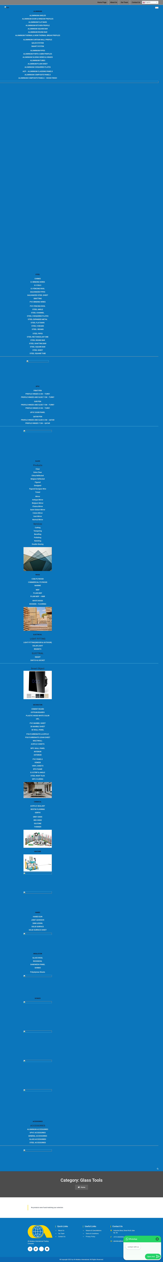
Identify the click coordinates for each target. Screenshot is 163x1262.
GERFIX (37, 813)
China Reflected (38, 476)
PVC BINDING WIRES (38, 302)
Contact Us (136, 2)
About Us (113, 2)
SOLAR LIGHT (37, 646)
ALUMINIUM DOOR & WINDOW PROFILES (37, 19)
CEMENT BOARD (37, 709)
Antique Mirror (37, 500)
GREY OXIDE (37, 817)
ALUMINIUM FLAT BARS (37, 22)
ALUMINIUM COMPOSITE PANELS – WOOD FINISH (37, 78)
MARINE (38, 585)
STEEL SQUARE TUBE (38, 353)
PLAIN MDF (37, 593)
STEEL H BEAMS (37, 326)
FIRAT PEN (38, 391)
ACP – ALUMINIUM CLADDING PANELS (38, 71)
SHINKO (38, 968)
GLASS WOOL (37, 958)
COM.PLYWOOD (38, 579)
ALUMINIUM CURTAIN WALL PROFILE (37, 40)
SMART (38, 657)
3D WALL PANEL (37, 730)
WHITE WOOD (37, 601)
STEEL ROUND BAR (37, 340)
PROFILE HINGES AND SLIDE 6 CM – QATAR (37, 420)
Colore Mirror (38, 513)
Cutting (37, 528)
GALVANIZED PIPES (37, 292)
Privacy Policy (90, 1236)
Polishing (37, 537)
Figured (38, 482)
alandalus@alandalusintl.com (122, 1241)
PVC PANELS (38, 759)
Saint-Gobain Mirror (37, 510)
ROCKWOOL (37, 961)
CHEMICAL (37, 802)
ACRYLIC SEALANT (37, 806)
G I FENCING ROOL (38, 289)
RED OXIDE (38, 820)
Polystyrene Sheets (37, 972)
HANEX (37, 912)
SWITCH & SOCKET (37, 660)
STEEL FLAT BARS (38, 323)
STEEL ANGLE (37, 309)
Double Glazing (37, 544)
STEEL (37, 274)
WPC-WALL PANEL (37, 748)
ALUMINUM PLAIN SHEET (38, 64)
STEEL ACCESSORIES (38, 1143)
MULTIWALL (37, 741)
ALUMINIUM (37, 11)
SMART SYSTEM (37, 46)
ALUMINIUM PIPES (37, 51)
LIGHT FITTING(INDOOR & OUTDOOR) (37, 642)
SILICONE (37, 823)
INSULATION (37, 954)
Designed (37, 486)
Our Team (124, 2)
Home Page (101, 2)
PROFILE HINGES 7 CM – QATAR (37, 423)
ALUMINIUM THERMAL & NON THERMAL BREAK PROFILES (37, 35)
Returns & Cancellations (93, 1230)
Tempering (38, 531)
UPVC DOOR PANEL (37, 412)
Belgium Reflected (38, 479)
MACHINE (37, 851)
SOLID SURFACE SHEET (38, 930)
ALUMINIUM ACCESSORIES (37, 1129)
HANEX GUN (37, 917)
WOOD (37, 575)
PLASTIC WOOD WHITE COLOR (37, 716)
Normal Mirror (37, 520)
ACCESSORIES (38, 1121)
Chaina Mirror (37, 506)
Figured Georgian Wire (37, 489)
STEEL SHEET (37, 350)
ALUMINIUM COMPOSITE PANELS (38, 75)
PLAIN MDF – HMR (37, 596)
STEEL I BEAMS (38, 329)
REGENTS (37, 649)
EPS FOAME (37, 769)
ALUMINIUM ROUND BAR (37, 32)
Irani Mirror (37, 516)
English (147, 2)
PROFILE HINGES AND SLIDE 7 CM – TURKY (37, 397)
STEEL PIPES (38, 334)
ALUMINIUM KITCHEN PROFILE (38, 25)
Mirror (37, 496)
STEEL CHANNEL (37, 313)
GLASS (37, 461)
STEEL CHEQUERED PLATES (37, 316)
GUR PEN (37, 401)
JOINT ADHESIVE (37, 920)
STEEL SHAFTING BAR (37, 343)
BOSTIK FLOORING (38, 809)
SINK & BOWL (38, 923)
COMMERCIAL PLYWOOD (37, 582)
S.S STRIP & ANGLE (37, 772)
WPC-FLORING (37, 779)
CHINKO (38, 279)
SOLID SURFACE (38, 927)
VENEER (38, 762)
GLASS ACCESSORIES (37, 1139)
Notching (37, 541)
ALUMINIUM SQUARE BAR (38, 29)
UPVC (38, 386)
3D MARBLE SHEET (37, 726)
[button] (157, 1239)
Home (83, 1187)
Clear (38, 469)
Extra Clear (37, 472)
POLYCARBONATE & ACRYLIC (37, 734)
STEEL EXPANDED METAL (37, 319)
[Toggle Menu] (156, 8)
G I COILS (37, 285)
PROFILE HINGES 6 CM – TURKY (37, 394)
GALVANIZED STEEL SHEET (37, 295)
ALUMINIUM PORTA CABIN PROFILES (37, 54)
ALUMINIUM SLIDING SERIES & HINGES (38, 57)
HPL (37, 719)
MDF (37, 590)
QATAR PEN (37, 417)
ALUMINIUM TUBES (37, 60)
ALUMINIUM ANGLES (38, 15)
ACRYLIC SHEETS (37, 744)
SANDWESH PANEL (37, 964)
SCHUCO (38, 998)
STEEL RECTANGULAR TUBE (37, 337)
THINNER (37, 827)
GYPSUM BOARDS (38, 712)
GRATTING (38, 298)
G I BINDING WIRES (37, 282)
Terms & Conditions (92, 1233)
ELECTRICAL (37, 634)
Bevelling (37, 534)
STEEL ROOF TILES (38, 776)
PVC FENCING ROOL (37, 306)
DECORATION (37, 705)
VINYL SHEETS (37, 766)
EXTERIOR (38, 755)
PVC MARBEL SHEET (38, 723)
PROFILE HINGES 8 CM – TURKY (37, 408)
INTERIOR (37, 752)
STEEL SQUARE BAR (37, 347)
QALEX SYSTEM (38, 43)
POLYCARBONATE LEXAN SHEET (37, 737)
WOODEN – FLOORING (37, 604)
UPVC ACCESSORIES (38, 1133)
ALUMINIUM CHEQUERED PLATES (38, 67)
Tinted (37, 492)
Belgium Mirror (37, 503)
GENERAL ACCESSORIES (37, 1136)
